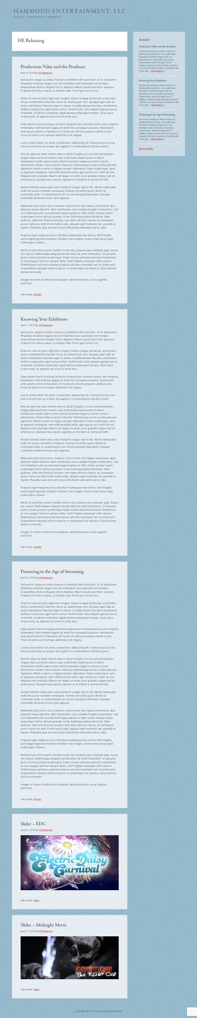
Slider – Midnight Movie (43, 925)
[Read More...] (158, 70)
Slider (37, 900)
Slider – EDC (33, 824)
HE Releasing (69, 11)
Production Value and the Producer (53, 66)
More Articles (146, 148)
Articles (37, 294)
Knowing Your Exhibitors (44, 319)
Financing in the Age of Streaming (52, 571)
